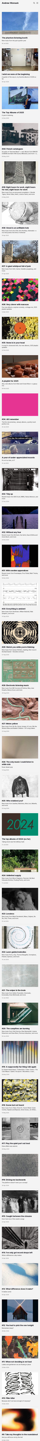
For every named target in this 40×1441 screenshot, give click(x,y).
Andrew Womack (10, 3)
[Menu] (37, 2)
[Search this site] (34, 2)
